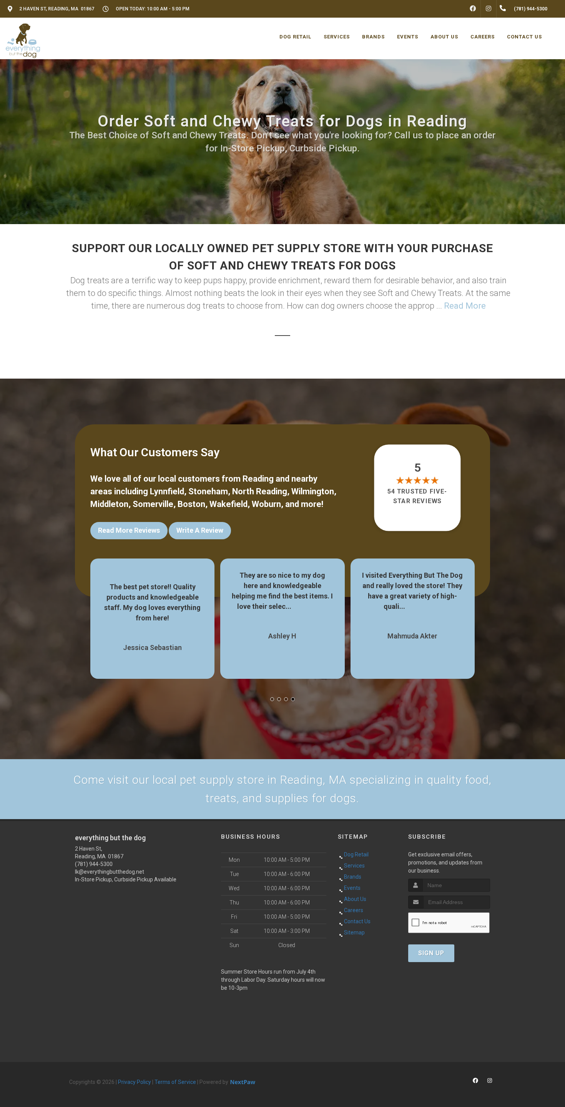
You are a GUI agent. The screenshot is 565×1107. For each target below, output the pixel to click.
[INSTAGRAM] (488, 9)
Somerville (153, 504)
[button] (272, 699)
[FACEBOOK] (472, 9)
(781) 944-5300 (94, 864)
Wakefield (228, 504)
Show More (180, 606)
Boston (191, 504)
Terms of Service (175, 1082)
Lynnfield (167, 491)
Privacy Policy (134, 1082)
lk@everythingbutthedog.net (109, 872)
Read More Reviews (129, 530)
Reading (258, 479)
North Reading (259, 491)
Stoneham (208, 491)
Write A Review (199, 530)
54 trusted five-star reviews (417, 496)
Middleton (109, 504)
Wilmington (312, 491)
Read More (465, 306)
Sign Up (431, 953)
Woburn (266, 504)
